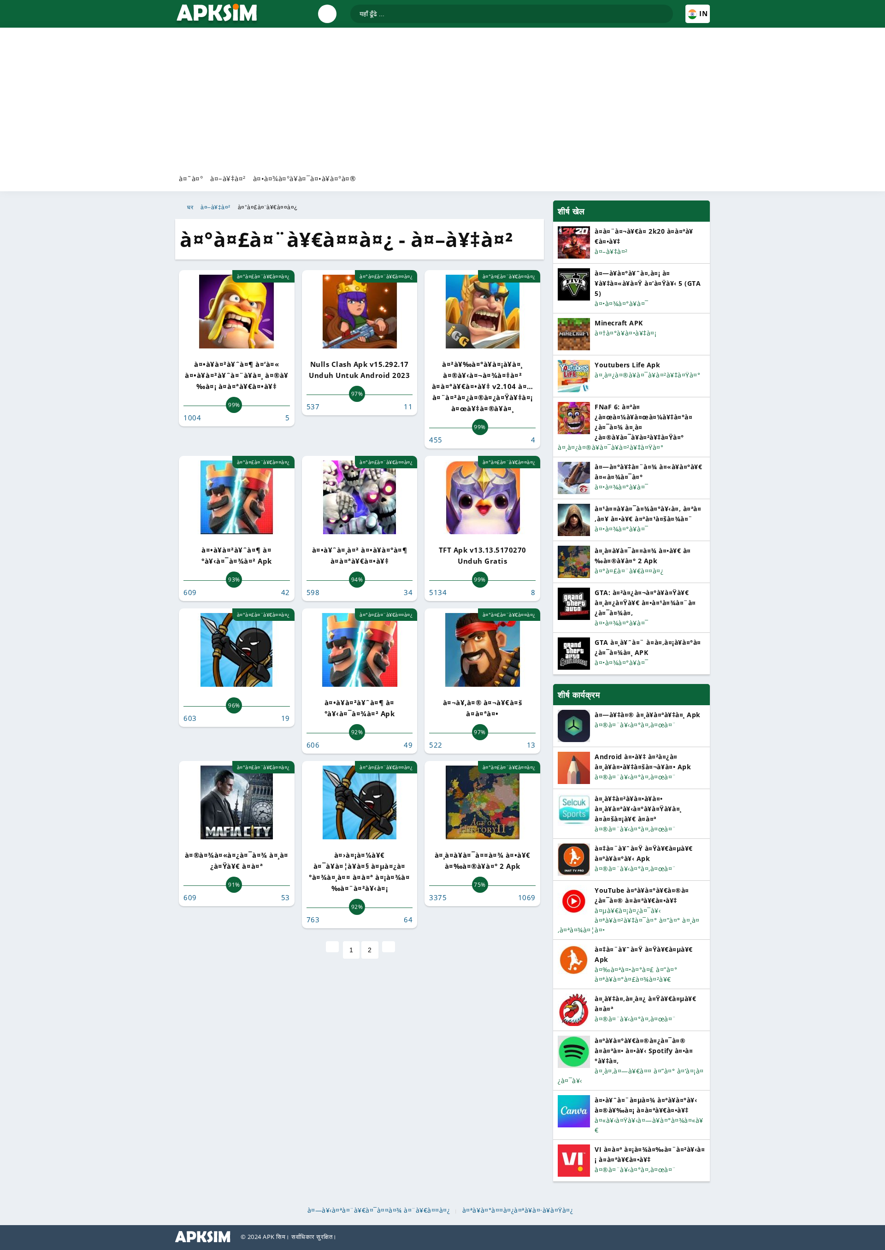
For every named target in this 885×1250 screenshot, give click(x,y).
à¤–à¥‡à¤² (228, 178)
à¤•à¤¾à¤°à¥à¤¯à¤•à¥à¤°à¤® (304, 178)
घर (190, 207)
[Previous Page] (332, 946)
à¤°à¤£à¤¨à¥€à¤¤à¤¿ (268, 207)
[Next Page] (388, 946)
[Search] (665, 9)
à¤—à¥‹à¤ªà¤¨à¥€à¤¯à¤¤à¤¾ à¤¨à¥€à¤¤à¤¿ (378, 1210)
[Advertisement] (442, 99)
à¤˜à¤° (191, 178)
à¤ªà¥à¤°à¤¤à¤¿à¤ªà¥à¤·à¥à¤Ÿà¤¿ (517, 1210)
